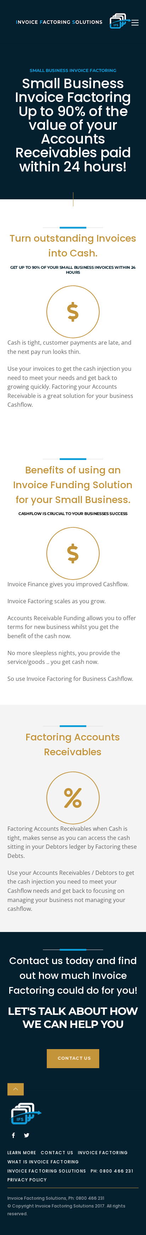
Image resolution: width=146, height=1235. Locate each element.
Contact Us (57, 1153)
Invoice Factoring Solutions (46, 1171)
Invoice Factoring (103, 1153)
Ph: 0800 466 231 (112, 1171)
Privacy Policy (27, 1180)
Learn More (21, 1153)
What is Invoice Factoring (43, 1162)
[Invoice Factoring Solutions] (73, 26)
